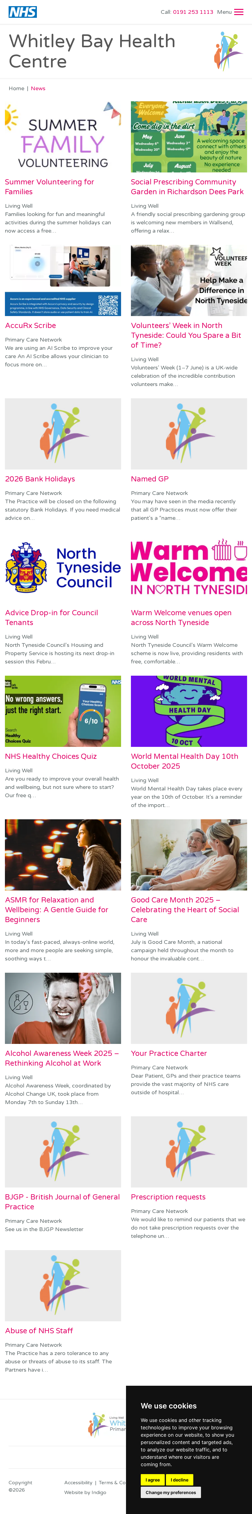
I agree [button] (153, 1479)
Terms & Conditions (121, 1483)
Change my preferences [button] (171, 1492)
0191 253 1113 (187, 12)
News (38, 88)
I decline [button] (179, 1479)
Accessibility (78, 1483)
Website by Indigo (85, 1492)
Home (16, 88)
